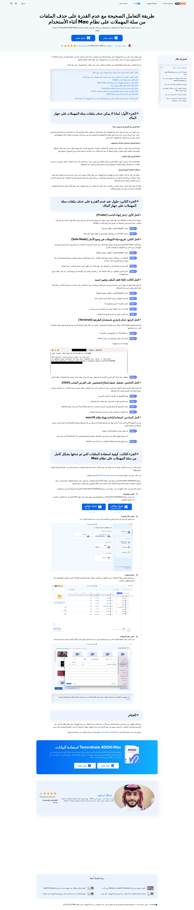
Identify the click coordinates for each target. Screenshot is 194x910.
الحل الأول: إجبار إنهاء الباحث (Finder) (125, 80)
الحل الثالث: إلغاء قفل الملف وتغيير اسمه (124, 86)
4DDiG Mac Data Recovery (108, 475)
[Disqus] (97, 844)
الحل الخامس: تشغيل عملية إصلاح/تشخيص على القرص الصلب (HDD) (114, 91)
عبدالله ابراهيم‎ (122, 46)
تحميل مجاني (108, 38)
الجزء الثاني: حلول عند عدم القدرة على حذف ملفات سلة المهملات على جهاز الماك (110, 77)
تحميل (23, 3)
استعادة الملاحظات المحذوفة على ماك (175, 84)
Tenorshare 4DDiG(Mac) (109, 732)
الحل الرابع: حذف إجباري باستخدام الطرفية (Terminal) (120, 88)
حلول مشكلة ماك (81, 46)
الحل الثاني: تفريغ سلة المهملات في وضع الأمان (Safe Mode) (117, 83)
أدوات (137, 3)
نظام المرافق (152, 3)
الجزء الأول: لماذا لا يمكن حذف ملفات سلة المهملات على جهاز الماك (114, 73)
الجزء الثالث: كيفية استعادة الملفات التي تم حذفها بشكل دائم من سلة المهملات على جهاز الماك (105, 98)
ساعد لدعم (124, 3)
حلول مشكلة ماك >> (141, 904)
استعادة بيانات (167, 3)
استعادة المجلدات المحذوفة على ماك (176, 94)
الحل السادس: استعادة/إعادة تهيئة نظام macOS (122, 94)
